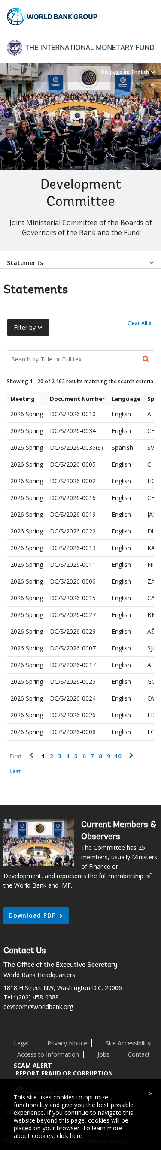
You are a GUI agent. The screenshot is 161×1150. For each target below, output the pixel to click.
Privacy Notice (67, 1043)
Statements (25, 263)
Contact (139, 1054)
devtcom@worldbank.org (38, 1006)
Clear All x (140, 323)
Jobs (103, 1054)
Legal (21, 1043)
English (140, 72)
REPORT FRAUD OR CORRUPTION (64, 1073)
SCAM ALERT (33, 1065)
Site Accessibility (128, 1043)
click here (69, 1136)
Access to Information (48, 1054)
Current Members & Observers (118, 831)
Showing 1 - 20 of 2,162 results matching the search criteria (80, 381)
